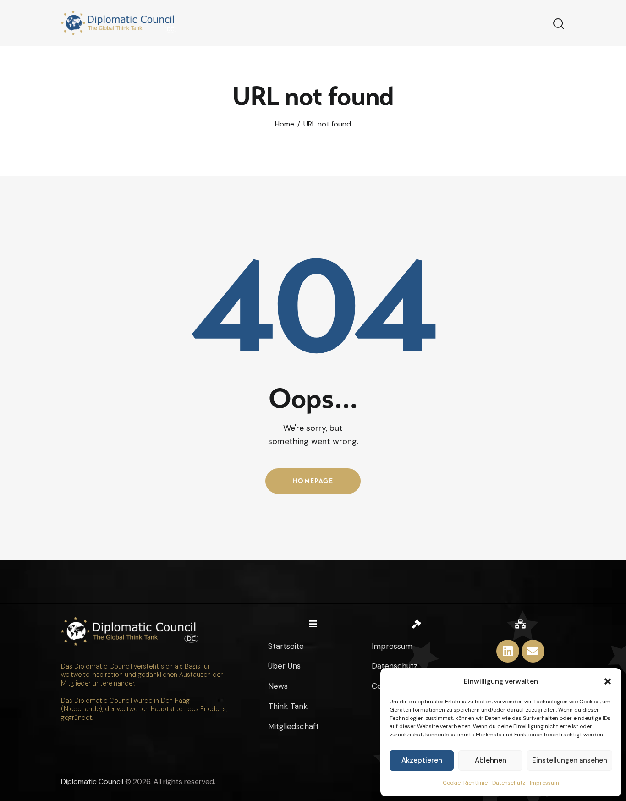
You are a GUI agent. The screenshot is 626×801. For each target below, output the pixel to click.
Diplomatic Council (92, 781)
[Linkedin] (507, 651)
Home (284, 124)
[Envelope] (533, 651)
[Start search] (558, 24)
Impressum (544, 782)
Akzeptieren (421, 760)
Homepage (313, 481)
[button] (607, 681)
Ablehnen (490, 760)
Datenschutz (508, 782)
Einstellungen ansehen (569, 760)
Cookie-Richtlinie (465, 782)
